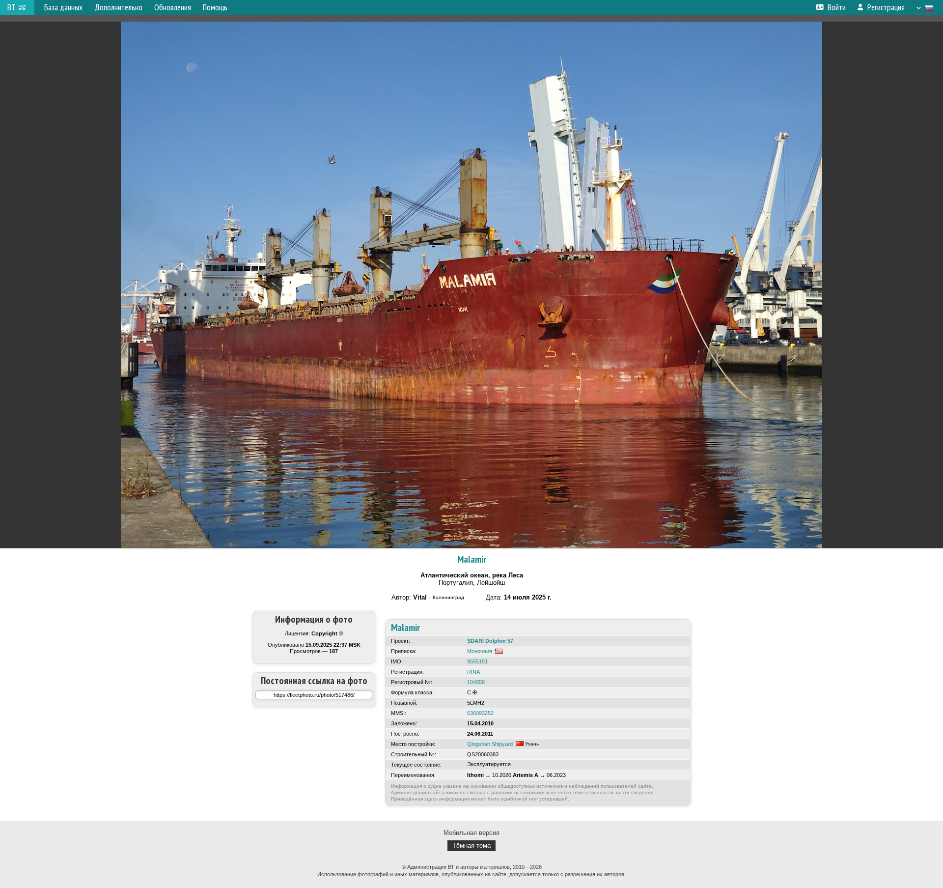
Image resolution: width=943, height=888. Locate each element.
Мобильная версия (471, 832)
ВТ (11, 7)
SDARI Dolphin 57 (490, 641)
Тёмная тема (471, 845)
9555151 (477, 661)
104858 (476, 682)
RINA (473, 672)
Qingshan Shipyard (490, 744)
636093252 (480, 713)
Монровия (479, 651)
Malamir (471, 559)
